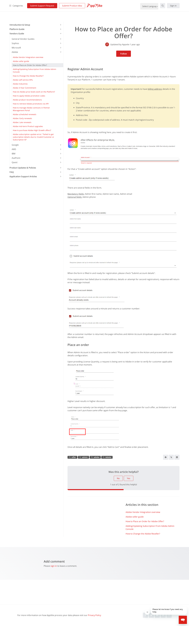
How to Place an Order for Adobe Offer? (145, 521)
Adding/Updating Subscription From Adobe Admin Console (150, 527)
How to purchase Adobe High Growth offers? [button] (32, 130)
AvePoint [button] (16, 158)
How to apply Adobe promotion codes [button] (29, 96)
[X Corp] (171, 457)
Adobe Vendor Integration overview (143, 512)
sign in (54, 565)
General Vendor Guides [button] (23, 38)
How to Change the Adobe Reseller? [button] (28, 76)
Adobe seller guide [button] (21, 61)
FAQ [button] (12, 172)
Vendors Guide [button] (17, 33)
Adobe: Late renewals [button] (22, 122)
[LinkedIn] (176, 457)
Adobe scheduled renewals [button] (24, 114)
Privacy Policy (94, 615)
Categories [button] (17, 5)
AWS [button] (14, 149)
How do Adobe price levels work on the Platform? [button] (34, 92)
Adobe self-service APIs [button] (23, 80)
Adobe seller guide (135, 516)
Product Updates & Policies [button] (23, 167)
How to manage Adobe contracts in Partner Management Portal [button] (31, 109)
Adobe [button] (15, 52)
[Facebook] (165, 457)
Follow (123, 53)
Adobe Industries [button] (20, 84)
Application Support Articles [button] (23, 176)
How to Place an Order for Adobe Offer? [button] (30, 65)
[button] (162, 5)
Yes (128, 478)
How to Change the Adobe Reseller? (143, 533)
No (118, 478)
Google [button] (15, 144)
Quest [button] (14, 162)
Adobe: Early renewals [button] (22, 118)
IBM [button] (13, 153)
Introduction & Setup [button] (20, 24)
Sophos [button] (15, 43)
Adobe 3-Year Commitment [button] (24, 88)
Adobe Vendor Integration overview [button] (28, 57)
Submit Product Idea (72, 5)
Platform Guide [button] (17, 29)
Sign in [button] (173, 5)
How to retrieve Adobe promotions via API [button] (31, 103)
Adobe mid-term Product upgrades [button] (28, 126)
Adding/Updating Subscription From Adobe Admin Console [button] (34, 70)
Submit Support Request (42, 5)
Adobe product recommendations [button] (27, 99)
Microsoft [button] (16, 47)
